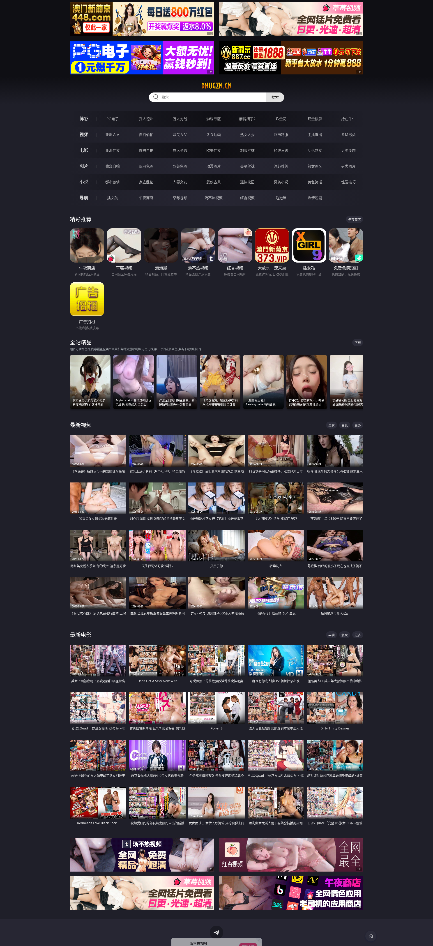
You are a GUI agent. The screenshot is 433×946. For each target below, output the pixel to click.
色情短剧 (315, 197)
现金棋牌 (315, 118)
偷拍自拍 (146, 150)
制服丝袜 (247, 150)
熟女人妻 (247, 134)
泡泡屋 (281, 197)
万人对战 (180, 118)
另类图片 (348, 166)
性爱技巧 (348, 182)
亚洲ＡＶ (112, 134)
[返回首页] (370, 936)
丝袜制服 (281, 134)
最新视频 (81, 425)
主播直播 (315, 134)
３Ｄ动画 (213, 134)
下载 (358, 342)
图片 (83, 166)
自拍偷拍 (146, 134)
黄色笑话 (315, 182)
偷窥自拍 (112, 166)
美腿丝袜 (247, 166)
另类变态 (348, 150)
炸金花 (281, 118)
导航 (83, 198)
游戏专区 (213, 118)
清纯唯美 (281, 166)
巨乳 (344, 425)
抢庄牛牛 (348, 118)
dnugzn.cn (216, 85)
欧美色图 (180, 166)
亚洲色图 (146, 166)
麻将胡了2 (247, 118)
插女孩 (112, 197)
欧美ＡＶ (180, 134)
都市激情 (112, 182)
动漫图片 (213, 166)
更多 (358, 425)
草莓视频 (180, 197)
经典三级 (281, 150)
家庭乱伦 (146, 182)
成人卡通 (180, 150)
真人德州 (146, 118)
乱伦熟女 (315, 150)
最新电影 (81, 634)
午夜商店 (146, 197)
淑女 (344, 635)
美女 (331, 425)
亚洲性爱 (112, 150)
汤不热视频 (214, 197)
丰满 (331, 635)
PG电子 (112, 118)
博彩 (83, 119)
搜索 (275, 97)
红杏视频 (247, 197)
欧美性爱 (213, 150)
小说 (83, 182)
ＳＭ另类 (348, 134)
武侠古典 (213, 182)
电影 (83, 150)
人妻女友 (180, 182)
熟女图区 (315, 166)
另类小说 (281, 182)
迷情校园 (247, 182)
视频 (83, 135)
